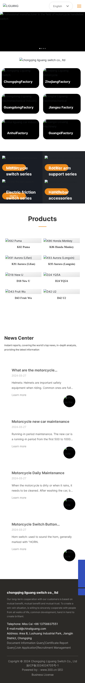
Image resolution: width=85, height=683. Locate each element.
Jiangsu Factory (61, 107)
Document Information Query (25, 642)
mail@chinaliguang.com (31, 628)
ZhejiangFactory (57, 82)
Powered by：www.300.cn (39, 669)
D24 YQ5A (61, 281)
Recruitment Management (54, 647)
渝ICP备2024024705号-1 (42, 665)
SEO (60, 669)
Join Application (26, 647)
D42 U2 (61, 298)
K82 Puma (23, 247)
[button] (39, 48)
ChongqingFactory (18, 82)
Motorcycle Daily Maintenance (38, 473)
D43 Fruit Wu (23, 298)
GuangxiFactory (61, 133)
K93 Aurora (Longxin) (61, 264)
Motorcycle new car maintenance (40, 421)
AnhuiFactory (17, 133)
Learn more (19, 395)
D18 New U (23, 281)
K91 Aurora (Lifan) (23, 264)
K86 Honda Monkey (61, 247)
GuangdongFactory (18, 107)
